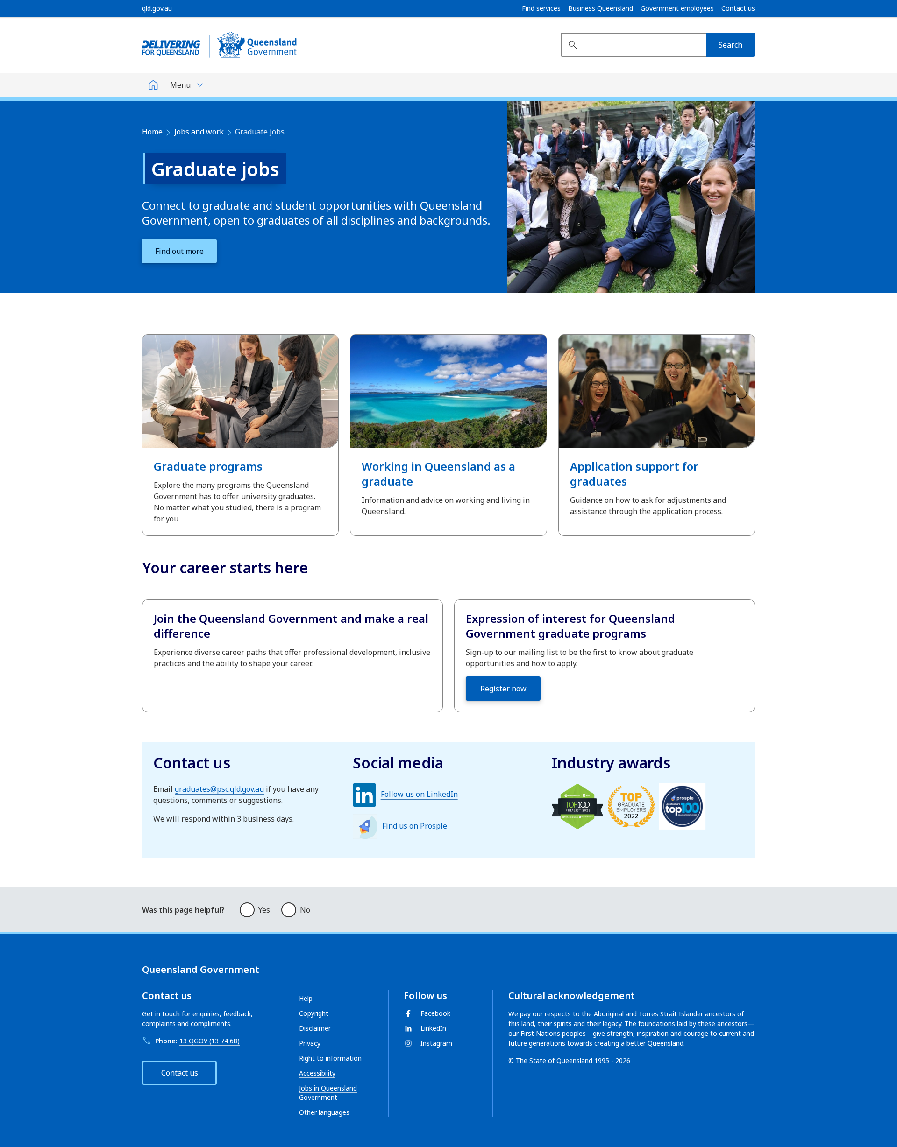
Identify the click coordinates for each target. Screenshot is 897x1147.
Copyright (313, 1013)
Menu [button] (180, 85)
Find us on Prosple (414, 826)
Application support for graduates (634, 473)
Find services (541, 8)
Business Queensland (600, 8)
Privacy (309, 1043)
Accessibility (317, 1073)
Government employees (677, 8)
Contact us (738, 8)
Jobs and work (199, 132)
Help (306, 998)
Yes (264, 910)
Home (152, 132)
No (305, 910)
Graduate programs (208, 466)
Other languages (324, 1112)
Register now (503, 688)
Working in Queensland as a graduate (438, 473)
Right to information (330, 1058)
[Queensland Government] (219, 45)
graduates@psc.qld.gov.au (219, 789)
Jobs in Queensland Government (328, 1093)
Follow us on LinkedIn (419, 794)
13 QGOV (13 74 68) (209, 1040)
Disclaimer (315, 1028)
